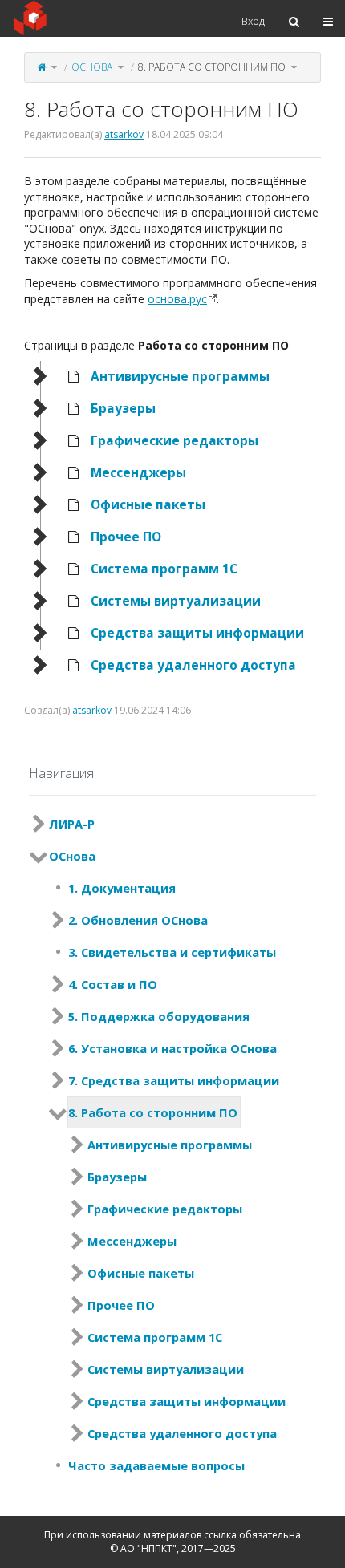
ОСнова (91, 67)
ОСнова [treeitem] (72, 856)
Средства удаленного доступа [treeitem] (193, 665)
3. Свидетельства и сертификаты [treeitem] (172, 952)
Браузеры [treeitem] (123, 408)
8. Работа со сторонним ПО (212, 67)
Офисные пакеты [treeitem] (148, 504)
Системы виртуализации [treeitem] (176, 601)
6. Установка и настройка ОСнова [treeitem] (172, 1048)
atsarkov (124, 134)
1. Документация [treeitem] (122, 888)
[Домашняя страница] (41, 67)
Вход (253, 21)
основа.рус (177, 298)
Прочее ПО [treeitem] (126, 537)
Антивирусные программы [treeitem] (180, 376)
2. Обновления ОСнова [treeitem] (138, 920)
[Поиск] (294, 22)
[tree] (172, 521)
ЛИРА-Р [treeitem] (72, 824)
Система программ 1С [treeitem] (164, 569)
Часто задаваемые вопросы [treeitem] (156, 1465)
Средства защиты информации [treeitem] (197, 633)
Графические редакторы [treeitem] (174, 440)
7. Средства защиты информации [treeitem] (173, 1080)
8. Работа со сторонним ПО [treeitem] (152, 1112)
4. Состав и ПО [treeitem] (112, 984)
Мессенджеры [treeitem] (138, 472)
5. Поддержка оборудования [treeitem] (159, 1016)
